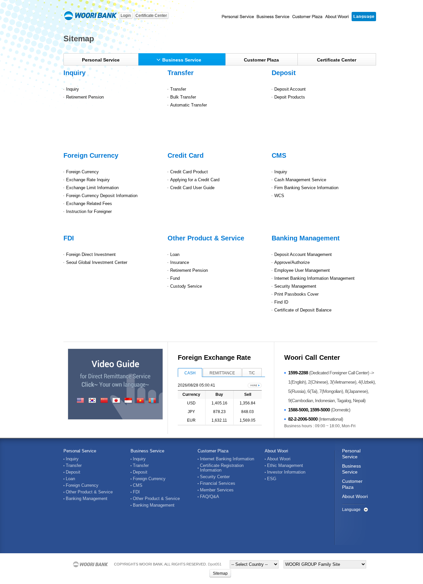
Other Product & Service (206, 238)
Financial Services (217, 483)
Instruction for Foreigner (89, 211)
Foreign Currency (90, 155)
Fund (175, 278)
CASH (190, 373)
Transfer (181, 72)
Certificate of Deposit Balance (302, 310)
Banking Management (306, 238)
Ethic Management (285, 465)
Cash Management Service (300, 179)
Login (126, 15)
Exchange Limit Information (92, 187)
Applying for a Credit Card (194, 179)
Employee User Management (302, 270)
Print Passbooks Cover (296, 294)
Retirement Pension (85, 97)
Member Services (217, 490)
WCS (279, 195)
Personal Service (101, 60)
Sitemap (220, 573)
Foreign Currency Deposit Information (101, 195)
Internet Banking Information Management (314, 278)
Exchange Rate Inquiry (88, 179)
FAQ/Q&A (209, 496)
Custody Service (186, 286)
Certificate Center (151, 15)
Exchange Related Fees (89, 203)
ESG (271, 479)
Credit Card (186, 155)
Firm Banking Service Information (306, 187)
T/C (252, 373)
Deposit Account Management (303, 254)
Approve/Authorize (292, 262)
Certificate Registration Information (222, 468)
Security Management (295, 286)
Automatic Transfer (188, 105)
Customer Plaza (261, 60)
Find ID (281, 302)
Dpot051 (214, 564)
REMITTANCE (222, 373)
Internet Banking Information (227, 459)
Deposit (284, 72)
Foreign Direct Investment (91, 254)
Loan (174, 254)
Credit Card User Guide (192, 187)
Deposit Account (290, 89)
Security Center (215, 477)
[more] (255, 385)
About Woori (276, 450)
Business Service (181, 60)
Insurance (179, 262)
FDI (68, 238)
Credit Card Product (189, 171)
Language (351, 509)
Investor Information (286, 472)
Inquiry (74, 72)
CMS (279, 155)
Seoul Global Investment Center (96, 262)
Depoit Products (289, 97)
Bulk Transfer (183, 97)
